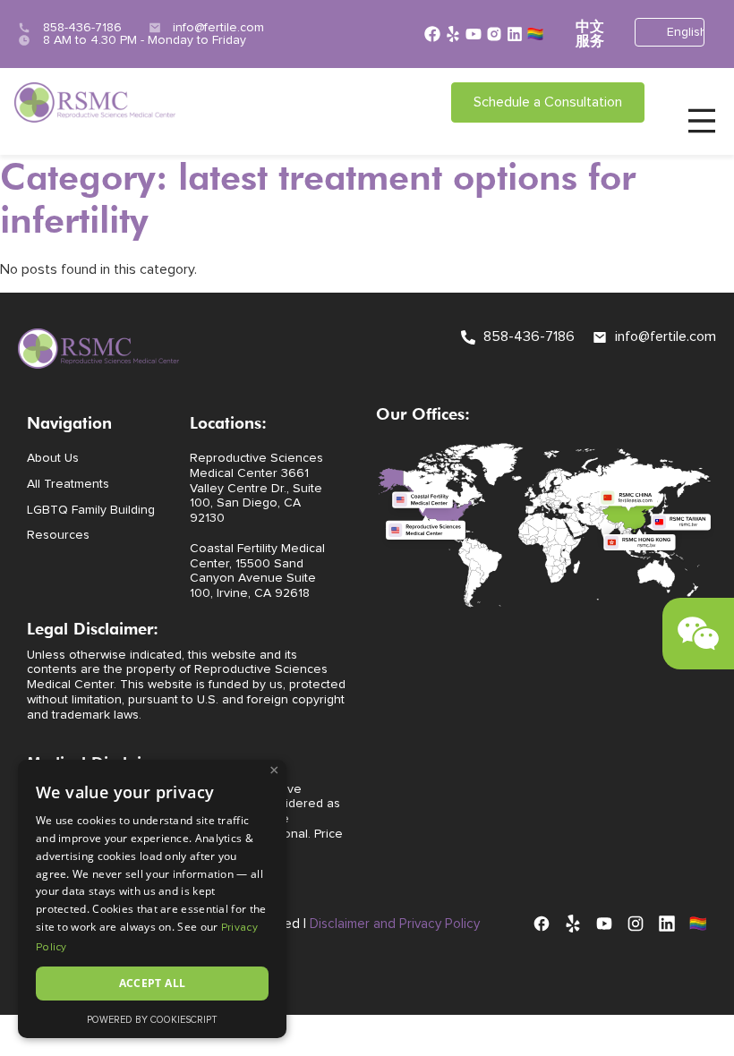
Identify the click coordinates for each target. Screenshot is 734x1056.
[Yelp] (453, 34)
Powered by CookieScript (152, 1020)
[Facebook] (432, 34)
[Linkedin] (515, 34)
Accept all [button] (152, 983)
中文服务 (590, 34)
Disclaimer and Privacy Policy (395, 924)
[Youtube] (473, 34)
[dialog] (152, 899)
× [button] (274, 770)
